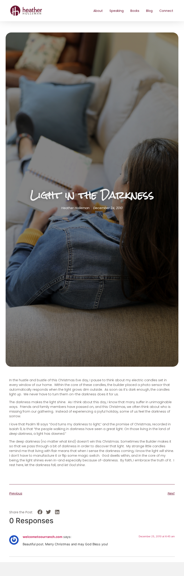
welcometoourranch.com (42, 537)
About (98, 11)
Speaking (117, 11)
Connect (166, 11)
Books (134, 11)
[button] (39, 511)
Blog (149, 11)
